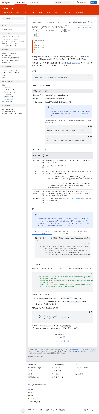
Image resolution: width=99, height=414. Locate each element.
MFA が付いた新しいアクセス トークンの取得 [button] (61, 232)
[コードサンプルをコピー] (91, 75)
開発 (17, 12)
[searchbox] (13, 18)
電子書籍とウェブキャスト (36, 377)
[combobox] (64, 2)
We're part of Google (34, 368)
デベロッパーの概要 (81, 368)
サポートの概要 (56, 371)
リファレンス (66, 12)
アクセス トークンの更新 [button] (80, 232)
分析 (32, 12)
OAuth (87, 57)
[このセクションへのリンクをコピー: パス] (38, 71)
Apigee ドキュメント (38, 22)
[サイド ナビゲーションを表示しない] (23, 410)
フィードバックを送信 (84, 27)
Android (30, 389)
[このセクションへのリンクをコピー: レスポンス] (44, 265)
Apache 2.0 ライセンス (47, 351)
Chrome (30, 392)
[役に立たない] (91, 22)
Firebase (31, 396)
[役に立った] (88, 22)
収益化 (40, 12)
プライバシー (32, 410)
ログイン (94, 2)
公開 (25, 12)
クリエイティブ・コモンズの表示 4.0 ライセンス (69, 349)
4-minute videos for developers (84, 371)
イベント (31, 371)
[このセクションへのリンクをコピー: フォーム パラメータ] (52, 149)
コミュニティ (56, 368)
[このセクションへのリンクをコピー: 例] (36, 209)
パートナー (31, 374)
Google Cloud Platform (35, 399)
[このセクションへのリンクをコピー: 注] (55, 108)
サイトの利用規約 (43, 410)
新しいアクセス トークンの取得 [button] (42, 232)
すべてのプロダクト (34, 402)
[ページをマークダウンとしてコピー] (35, 35)
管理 (48, 12)
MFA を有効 (79, 198)
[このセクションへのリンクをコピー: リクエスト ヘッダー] (52, 86)
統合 (56, 12)
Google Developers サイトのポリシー (85, 351)
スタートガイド (7, 12)
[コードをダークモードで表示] (89, 75)
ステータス (55, 374)
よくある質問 (79, 12)
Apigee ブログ (79, 374)
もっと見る (32, 2)
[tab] (42, 232)
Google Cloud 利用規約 (58, 410)
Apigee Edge (21, 2)
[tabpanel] (62, 247)
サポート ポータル (57, 377)
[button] (13, 70)
